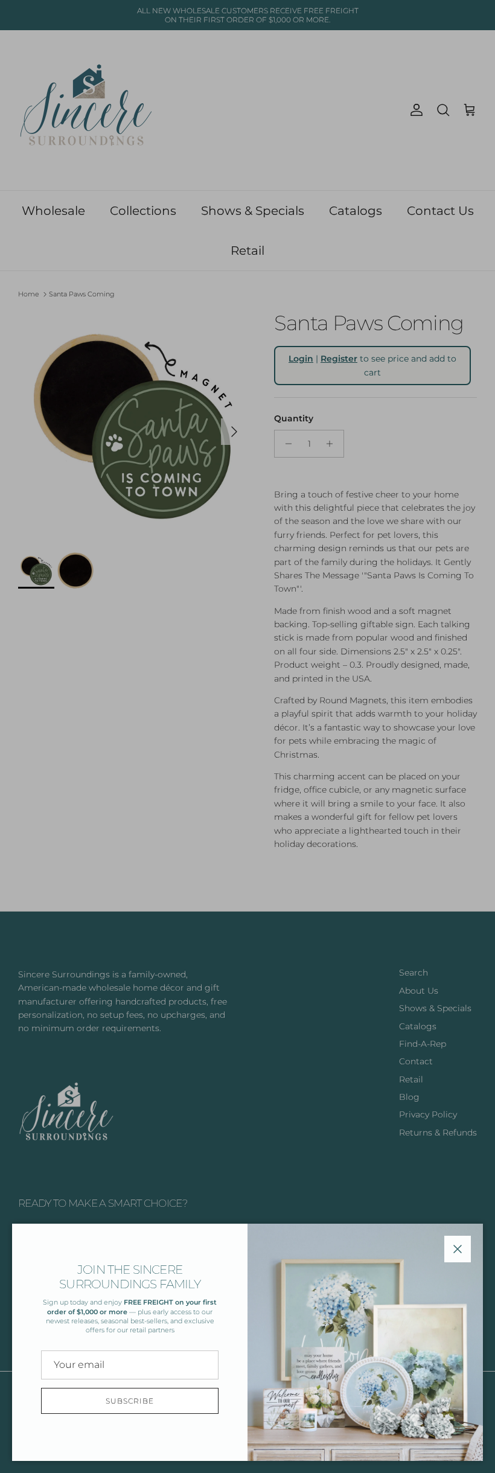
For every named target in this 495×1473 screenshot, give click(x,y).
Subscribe (130, 1400)
